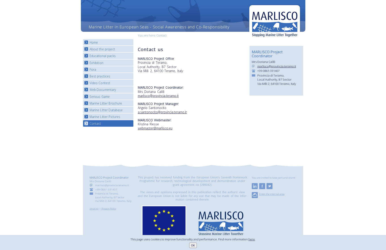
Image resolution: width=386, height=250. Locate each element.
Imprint (94, 208)
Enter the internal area (272, 194)
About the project (102, 49)
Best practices (100, 76)
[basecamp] (255, 197)
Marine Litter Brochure (106, 103)
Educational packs (103, 56)
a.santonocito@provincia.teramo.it (162, 112)
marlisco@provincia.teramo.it (158, 96)
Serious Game (100, 96)
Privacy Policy (108, 208)
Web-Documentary (103, 90)
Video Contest (100, 83)
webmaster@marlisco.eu (155, 128)
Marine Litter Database (106, 110)
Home (94, 42)
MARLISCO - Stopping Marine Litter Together (274, 21)
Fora (93, 69)
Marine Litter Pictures (105, 117)
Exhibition (96, 63)
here (251, 239)
